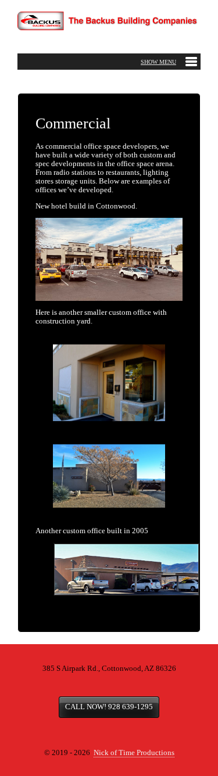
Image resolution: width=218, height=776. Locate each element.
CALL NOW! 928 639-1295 (109, 707)
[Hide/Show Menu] (169, 62)
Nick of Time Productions (134, 753)
